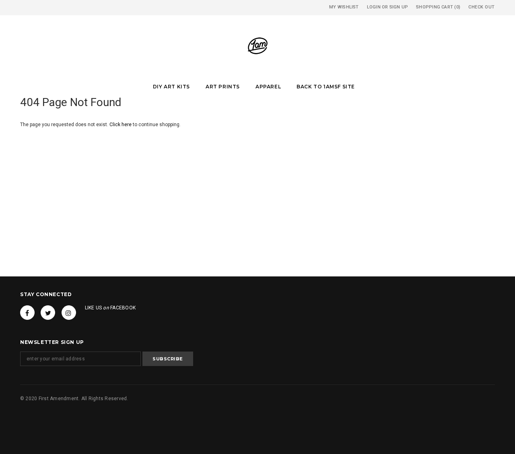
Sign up (398, 7)
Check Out (481, 7)
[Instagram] (69, 312)
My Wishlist (343, 7)
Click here (121, 124)
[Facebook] (27, 312)
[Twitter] (48, 312)
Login (374, 7)
